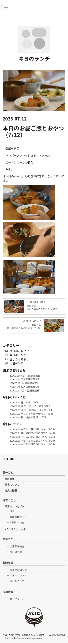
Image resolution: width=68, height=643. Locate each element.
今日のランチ (18, 355)
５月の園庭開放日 (25, 387)
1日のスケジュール (15, 529)
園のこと (8, 472)
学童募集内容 (17, 546)
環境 (12, 511)
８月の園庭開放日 (25, 375)
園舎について (12, 484)
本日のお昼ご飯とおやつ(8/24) (32, 433)
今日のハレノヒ (19, 351)
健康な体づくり (18, 517)
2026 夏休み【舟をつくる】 (31, 410)
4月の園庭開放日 (24, 390)
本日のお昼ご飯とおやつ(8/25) (32, 429)
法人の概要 (11, 490)
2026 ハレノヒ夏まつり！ (30, 406)
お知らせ (8, 562)
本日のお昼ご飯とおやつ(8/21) (32, 436)
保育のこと (9, 500)
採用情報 (8, 592)
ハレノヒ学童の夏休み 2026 (31, 413)
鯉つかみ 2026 (24, 402)
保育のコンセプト (14, 506)
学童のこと (9, 539)
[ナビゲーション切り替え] (6, 6)
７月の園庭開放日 (25, 379)
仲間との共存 (17, 522)
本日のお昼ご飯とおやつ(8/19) (32, 444)
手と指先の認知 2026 (28, 417)
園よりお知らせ (19, 359)
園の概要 (9, 478)
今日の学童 (17, 363)
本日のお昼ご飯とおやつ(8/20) (32, 440)
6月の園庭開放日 (24, 383)
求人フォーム (17, 599)
